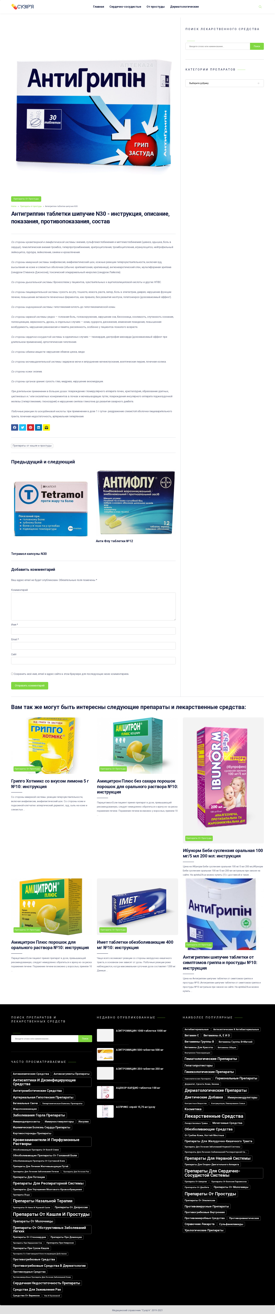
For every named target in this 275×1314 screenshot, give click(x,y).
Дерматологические (184, 6)
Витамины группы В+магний (235, 1041)
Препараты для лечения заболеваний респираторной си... (216, 1152)
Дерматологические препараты (216, 1090)
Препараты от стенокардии (29, 1237)
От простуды (156, 6)
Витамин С (192, 1035)
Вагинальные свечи (25, 1103)
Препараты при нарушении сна (27, 1243)
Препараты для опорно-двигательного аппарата (212, 1164)
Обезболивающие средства (209, 1129)
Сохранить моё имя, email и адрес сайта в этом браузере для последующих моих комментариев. (71, 673)
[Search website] (260, 6)
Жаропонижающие (25, 1109)
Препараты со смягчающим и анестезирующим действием (40, 1254)
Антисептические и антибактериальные (236, 1029)
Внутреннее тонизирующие (197, 1053)
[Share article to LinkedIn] (38, 427)
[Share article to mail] (46, 427)
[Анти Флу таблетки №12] (136, 535)
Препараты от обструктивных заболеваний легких (49, 1229)
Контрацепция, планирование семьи (228, 1103)
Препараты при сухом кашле (31, 1248)
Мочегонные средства (227, 1123)
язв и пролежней (52, 1296)
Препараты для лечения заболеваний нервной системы (212, 1147)
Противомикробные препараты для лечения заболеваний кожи (42, 1277)
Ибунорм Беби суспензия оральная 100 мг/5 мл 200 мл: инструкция (223, 853)
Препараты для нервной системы (217, 1158)
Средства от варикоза (26, 1295)
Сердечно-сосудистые (125, 6)
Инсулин (83, 1121)
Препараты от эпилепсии (200, 1200)
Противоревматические (244, 1218)
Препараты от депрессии (71, 1207)
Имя (14, 624)
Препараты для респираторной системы (48, 1183)
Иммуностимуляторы (59, 1121)
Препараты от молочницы (33, 1221)
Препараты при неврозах (60, 1243)
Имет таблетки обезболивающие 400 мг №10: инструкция (135, 945)
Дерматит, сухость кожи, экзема (202, 1084)
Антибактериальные (197, 1029)
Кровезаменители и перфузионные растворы (46, 1141)
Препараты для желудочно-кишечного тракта (218, 1141)
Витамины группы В (199, 1041)
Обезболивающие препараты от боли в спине (36, 1150)
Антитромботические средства (37, 1091)
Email (15, 639)
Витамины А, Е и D (217, 1035)
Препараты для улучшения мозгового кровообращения (47, 1189)
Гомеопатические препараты (198, 1079)
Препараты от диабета (197, 1187)
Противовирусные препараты (207, 1206)
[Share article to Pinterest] (30, 427)
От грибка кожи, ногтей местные (204, 1135)
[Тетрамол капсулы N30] (51, 547)
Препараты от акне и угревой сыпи (31, 1207)
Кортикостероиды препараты (32, 1133)
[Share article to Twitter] (22, 427)
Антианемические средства (31, 1073)
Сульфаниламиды (231, 1224)
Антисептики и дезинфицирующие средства (44, 1082)
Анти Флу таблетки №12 (114, 541)
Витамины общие (227, 1047)
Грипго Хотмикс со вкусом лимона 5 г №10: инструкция (50, 783)
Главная (98, 6)
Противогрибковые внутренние (205, 1212)
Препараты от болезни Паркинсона (229, 1182)
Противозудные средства (29, 1271)
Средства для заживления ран (37, 1289)
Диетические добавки (204, 1097)
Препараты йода (21, 1195)
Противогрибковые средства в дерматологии (49, 1266)
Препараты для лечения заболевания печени (36, 1172)
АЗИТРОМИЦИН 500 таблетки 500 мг (140, 1049)
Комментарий (19, 589)
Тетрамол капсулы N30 (29, 554)
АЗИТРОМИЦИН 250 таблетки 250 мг (140, 1068)
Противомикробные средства (205, 1218)
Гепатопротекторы (199, 1065)
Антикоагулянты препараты (71, 1073)
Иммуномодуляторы (242, 1097)
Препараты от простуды (26, 199)
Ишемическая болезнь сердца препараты (41, 1127)
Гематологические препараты (211, 1059)
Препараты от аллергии (196, 1182)
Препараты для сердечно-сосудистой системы (212, 1173)
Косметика (193, 1109)
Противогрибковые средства (34, 1259)
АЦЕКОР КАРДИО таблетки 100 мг (138, 1087)
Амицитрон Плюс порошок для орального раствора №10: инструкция (50, 945)
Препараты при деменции (66, 1237)
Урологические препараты (204, 1230)
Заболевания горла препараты (39, 1115)
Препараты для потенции (29, 1177)
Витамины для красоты (199, 1047)
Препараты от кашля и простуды (32, 445)
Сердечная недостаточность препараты (46, 1283)
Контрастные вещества (196, 1103)
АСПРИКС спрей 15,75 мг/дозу (135, 1106)
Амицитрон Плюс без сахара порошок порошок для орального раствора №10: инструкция (137, 786)
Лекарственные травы (196, 1123)
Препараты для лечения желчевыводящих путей (40, 1166)
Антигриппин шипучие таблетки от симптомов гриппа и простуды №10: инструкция (220, 962)
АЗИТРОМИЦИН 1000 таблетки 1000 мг (141, 1030)
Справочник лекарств (200, 1224)
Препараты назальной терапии (42, 1201)
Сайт (14, 654)
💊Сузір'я (22, 7)
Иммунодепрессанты (26, 1121)
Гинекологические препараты (209, 1072)
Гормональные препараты (236, 1078)
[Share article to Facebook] (14, 427)
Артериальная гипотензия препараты (43, 1097)
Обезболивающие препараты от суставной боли (39, 1161)
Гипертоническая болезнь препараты (62, 1103)
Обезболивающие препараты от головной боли (45, 1155)
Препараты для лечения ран (76, 1172)
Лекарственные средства (214, 1116)
